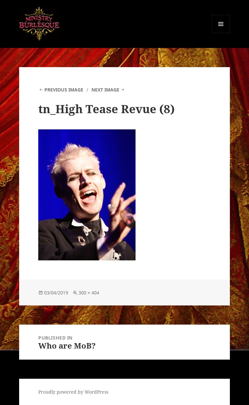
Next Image (105, 90)
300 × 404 (88, 293)
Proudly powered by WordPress (73, 392)
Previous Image (63, 90)
